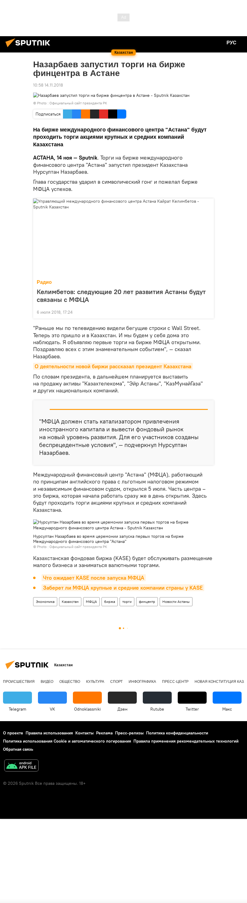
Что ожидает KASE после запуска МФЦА (93, 577)
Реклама (104, 733)
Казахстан (70, 601)
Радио (44, 282)
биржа (109, 601)
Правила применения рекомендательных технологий (186, 741)
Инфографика (142, 682)
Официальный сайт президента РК (78, 103)
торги (127, 601)
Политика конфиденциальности (177, 733)
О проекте (13, 733)
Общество (69, 682)
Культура (95, 682)
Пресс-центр (175, 682)
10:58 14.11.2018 (48, 85)
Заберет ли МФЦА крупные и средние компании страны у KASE (123, 587)
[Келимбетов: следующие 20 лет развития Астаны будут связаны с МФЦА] (123, 237)
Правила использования (49, 733)
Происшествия (19, 682)
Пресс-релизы (129, 733)
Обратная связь (18, 749)
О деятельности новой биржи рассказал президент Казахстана (113, 366)
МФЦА (91, 601)
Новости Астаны (176, 601)
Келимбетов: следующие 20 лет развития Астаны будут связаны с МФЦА (121, 295)
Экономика (45, 601)
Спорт (116, 682)
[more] (207, 312)
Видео (47, 682)
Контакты (84, 733)
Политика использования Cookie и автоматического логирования (67, 741)
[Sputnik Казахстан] (29, 48)
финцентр (147, 601)
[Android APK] (21, 766)
